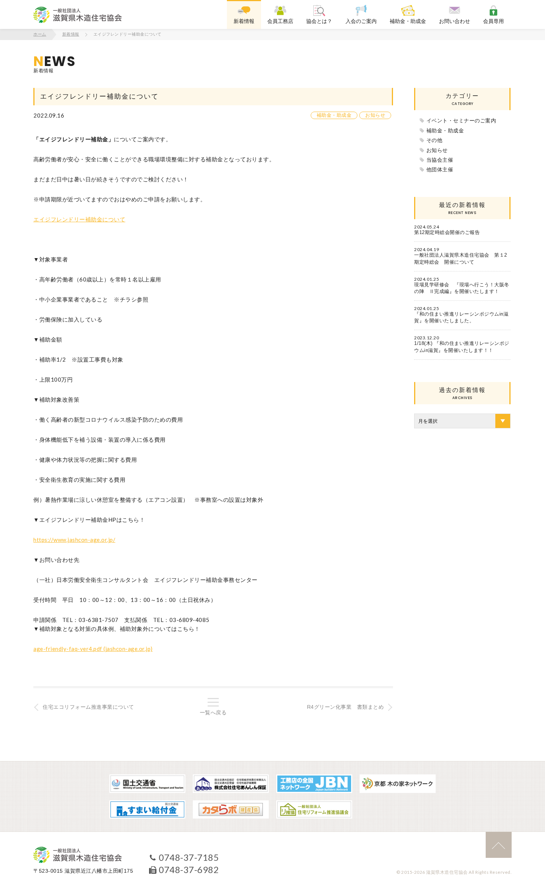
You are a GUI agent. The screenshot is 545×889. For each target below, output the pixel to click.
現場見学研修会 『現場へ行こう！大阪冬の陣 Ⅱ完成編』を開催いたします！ (461, 288)
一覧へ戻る (213, 712)
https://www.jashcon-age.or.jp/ (74, 539)
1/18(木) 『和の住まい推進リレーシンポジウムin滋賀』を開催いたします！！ (461, 346)
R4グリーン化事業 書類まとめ (345, 707)
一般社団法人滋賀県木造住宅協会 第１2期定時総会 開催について (460, 258)
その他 (434, 140)
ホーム (39, 34)
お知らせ (375, 115)
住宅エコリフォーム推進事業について (88, 707)
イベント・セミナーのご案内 (461, 121)
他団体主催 (439, 169)
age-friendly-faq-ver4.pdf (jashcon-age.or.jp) (93, 648)
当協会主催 (439, 160)
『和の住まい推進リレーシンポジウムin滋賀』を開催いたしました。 (461, 317)
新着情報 (70, 34)
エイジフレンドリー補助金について (79, 219)
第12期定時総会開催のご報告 (447, 232)
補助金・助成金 (334, 115)
